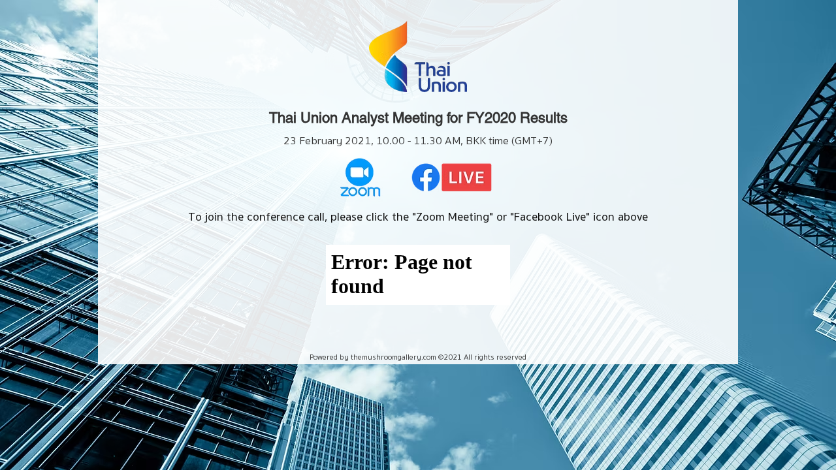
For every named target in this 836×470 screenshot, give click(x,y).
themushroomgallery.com (393, 357)
